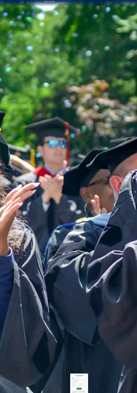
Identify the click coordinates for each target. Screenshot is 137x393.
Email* (81, 386)
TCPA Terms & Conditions (74, 392)
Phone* (73, 386)
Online (74, 377)
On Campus (78, 377)
